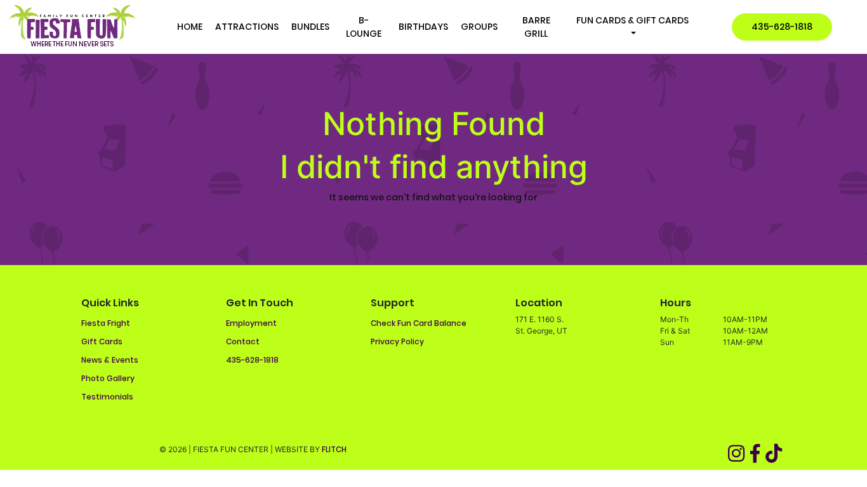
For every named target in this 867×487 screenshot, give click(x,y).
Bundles (310, 26)
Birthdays (423, 26)
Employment (251, 323)
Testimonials (107, 396)
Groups (479, 26)
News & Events (109, 359)
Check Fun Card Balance (419, 323)
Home (189, 26)
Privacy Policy (397, 341)
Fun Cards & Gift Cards (632, 20)
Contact (243, 341)
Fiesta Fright (105, 323)
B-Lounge (363, 27)
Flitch (334, 449)
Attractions (247, 26)
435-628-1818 (781, 26)
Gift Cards (101, 341)
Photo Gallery (108, 378)
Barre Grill (536, 27)
